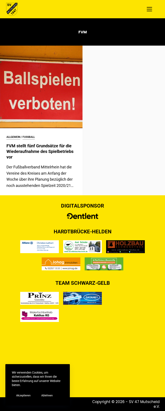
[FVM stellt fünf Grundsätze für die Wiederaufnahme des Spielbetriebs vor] (41, 87)
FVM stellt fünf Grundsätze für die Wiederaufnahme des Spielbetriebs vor (39, 151)
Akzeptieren (23, 395)
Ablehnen (47, 395)
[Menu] (149, 9)
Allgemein (13, 137)
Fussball (29, 137)
